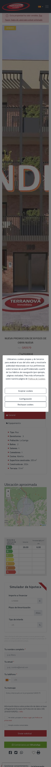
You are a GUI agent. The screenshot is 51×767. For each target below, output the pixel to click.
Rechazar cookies (25, 404)
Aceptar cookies (25, 391)
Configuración (25, 398)
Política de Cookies (36, 378)
